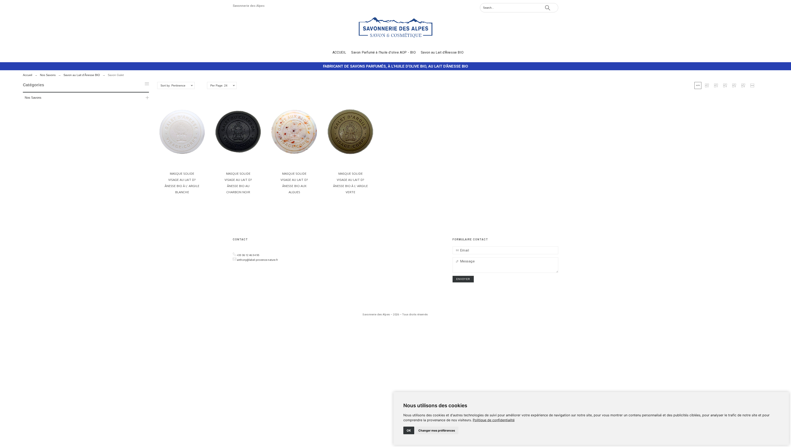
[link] (494, 420)
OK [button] (409, 430)
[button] (697, 85)
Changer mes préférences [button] (436, 430)
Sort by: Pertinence (172, 85)
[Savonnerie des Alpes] (395, 28)
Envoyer (463, 279)
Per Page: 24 (218, 85)
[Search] (547, 7)
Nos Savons (33, 97)
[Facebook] (554, 301)
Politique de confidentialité (494, 420)
